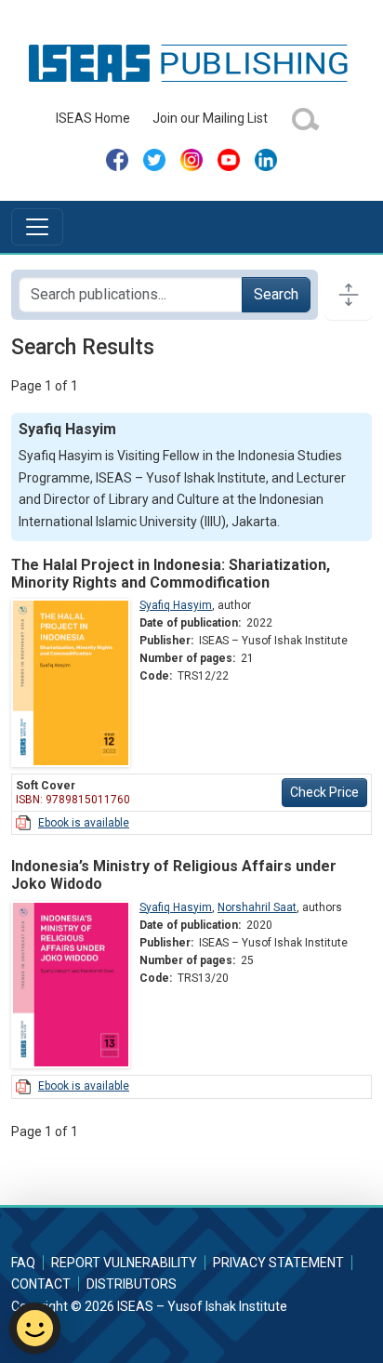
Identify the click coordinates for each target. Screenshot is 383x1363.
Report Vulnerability (124, 1262)
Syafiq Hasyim (175, 605)
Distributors (131, 1284)
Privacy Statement (278, 1262)
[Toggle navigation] (37, 226)
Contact (41, 1284)
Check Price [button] (324, 792)
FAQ (23, 1262)
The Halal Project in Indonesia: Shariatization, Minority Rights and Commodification (170, 573)
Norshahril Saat (257, 907)
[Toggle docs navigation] (348, 295)
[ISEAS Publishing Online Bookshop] (191, 62)
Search (276, 294)
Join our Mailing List (210, 118)
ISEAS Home (93, 118)
